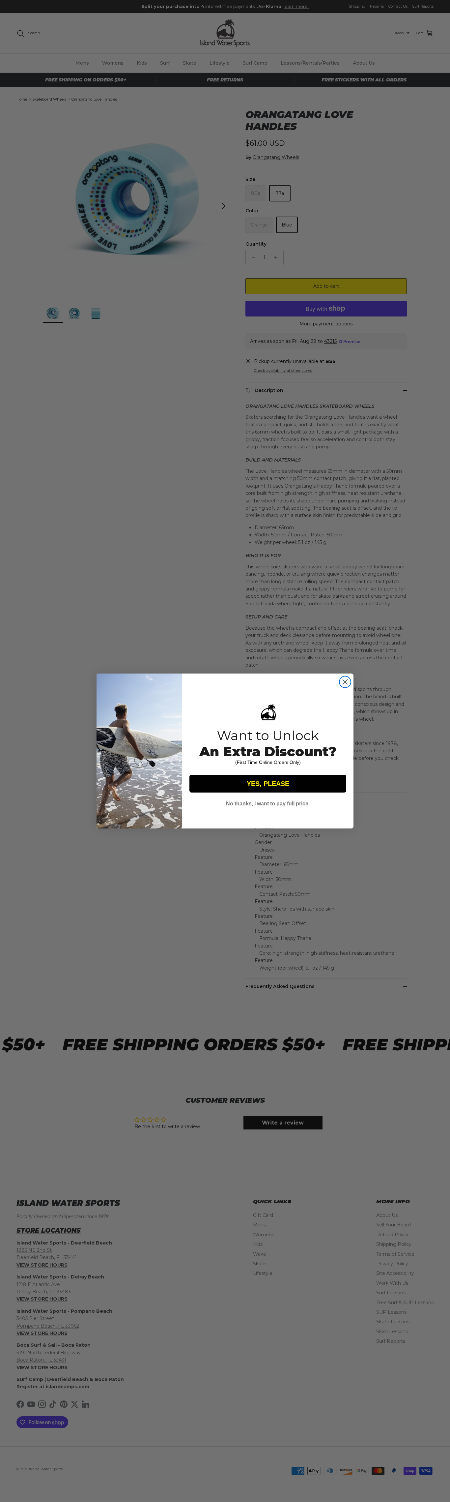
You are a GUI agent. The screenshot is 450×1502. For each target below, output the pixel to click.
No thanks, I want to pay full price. (268, 803)
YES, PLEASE (268, 783)
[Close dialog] (345, 682)
